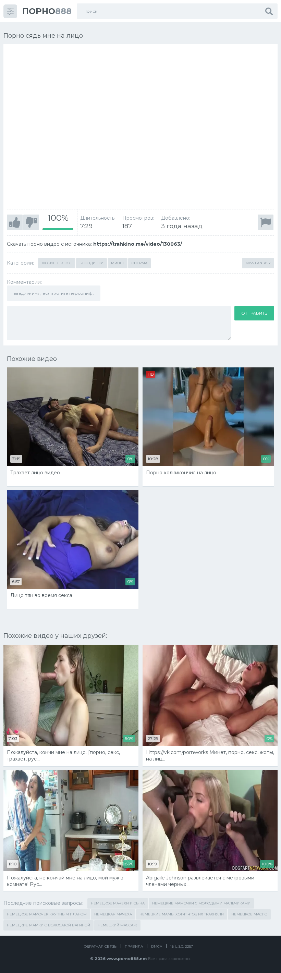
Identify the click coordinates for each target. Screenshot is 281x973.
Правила (134, 946)
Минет (117, 263)
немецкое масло (249, 914)
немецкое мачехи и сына (118, 903)
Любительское (56, 263)
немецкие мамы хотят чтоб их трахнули (181, 914)
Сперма (139, 263)
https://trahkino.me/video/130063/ (137, 244)
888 (47, 11)
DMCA (156, 946)
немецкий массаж (117, 925)
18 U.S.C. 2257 (181, 946)
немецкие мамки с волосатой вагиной (48, 925)
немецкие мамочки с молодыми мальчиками (201, 903)
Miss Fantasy (258, 263)
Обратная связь (100, 946)
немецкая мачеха (113, 914)
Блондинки (91, 263)
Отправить (254, 313)
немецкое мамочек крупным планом (47, 914)
